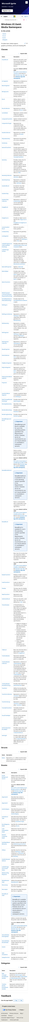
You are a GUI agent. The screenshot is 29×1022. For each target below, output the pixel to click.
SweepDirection (6, 957)
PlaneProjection (6, 349)
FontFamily (4, 143)
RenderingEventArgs (7, 414)
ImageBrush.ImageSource (20, 222)
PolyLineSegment (6, 367)
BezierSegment (5, 85)
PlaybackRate (24, 976)
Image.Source (23, 219)
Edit (27, 43)
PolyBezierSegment (6, 363)
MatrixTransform (6, 282)
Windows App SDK (20, 75)
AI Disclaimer (4, 1013)
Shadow (4, 588)
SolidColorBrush (6, 599)
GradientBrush (5, 186)
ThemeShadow (5, 605)
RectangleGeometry (7, 404)
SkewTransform (6, 594)
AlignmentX (5, 797)
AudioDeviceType (19, 821)
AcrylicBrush (5, 59)
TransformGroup (6, 702)
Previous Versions (14, 1013)
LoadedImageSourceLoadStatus (5, 868)
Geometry (4, 160)
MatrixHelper (5, 271)
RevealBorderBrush (7, 470)
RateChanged (17, 401)
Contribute (4, 1015)
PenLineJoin (5, 889)
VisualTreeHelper (6, 715)
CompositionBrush (18, 732)
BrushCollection (6, 108)
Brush (3, 99)
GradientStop (5, 193)
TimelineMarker (6, 656)
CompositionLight (21, 738)
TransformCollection (7, 694)
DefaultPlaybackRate (16, 978)
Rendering (16, 416)
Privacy (10, 1015)
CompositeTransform (7, 119)
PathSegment (5, 332)
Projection (4, 382)
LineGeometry (5, 231)
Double (21, 134)
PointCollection (5, 355)
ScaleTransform (6, 582)
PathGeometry (17, 320)
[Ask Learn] (24, 20)
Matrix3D (20, 267)
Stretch (3, 947)
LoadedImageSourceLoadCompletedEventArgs (7, 245)
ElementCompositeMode (4, 836)
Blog (21, 1013)
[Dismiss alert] (26, 2)
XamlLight (4, 735)
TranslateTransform (18, 157)
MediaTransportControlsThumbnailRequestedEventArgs (7, 294)
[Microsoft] (14, 16)
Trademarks (4, 1020)
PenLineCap (5, 885)
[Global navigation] (1, 16)
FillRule (4, 850)
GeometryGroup (6, 180)
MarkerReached (17, 685)
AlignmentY (5, 803)
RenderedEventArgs (7, 410)
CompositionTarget (6, 123)
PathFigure (24, 239)
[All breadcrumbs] (2, 20)
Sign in (26, 16)
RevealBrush (5, 521)
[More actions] (26, 20)
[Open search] (22, 16)
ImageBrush (5, 207)
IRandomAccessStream (19, 264)
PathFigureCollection (7, 314)
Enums (4, 37)
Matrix (15, 274)
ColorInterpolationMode (5, 830)
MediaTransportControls (20, 844)
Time (16, 673)
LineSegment (5, 236)
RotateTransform (6, 574)
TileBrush (4, 649)
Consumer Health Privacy (7, 1017)
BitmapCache (5, 91)
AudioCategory (5, 809)
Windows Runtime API (10, 20)
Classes (4, 34)
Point (15, 357)
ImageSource (5, 218)
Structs (4, 36)
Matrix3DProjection (6, 267)
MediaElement (14, 882)
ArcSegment (5, 81)
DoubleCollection (6, 132)
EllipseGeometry (6, 138)
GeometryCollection (7, 175)
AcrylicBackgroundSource (5, 777)
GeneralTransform (6, 147)
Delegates (4, 39)
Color (21, 602)
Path (19, 172)
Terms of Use (20, 1017)
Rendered (16, 411)
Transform (4, 688)
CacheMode (5, 113)
